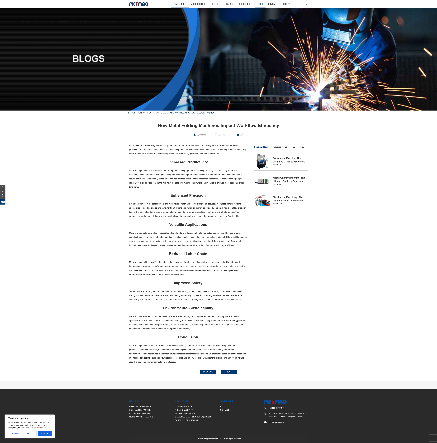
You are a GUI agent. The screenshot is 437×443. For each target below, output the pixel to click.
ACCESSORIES (198, 4)
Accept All (44, 433)
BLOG (260, 4)
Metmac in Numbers (185, 413)
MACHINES (179, 4)
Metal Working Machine (141, 417)
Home (133, 113)
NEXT (228, 372)
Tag (293, 147)
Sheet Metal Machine (140, 407)
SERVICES (228, 4)
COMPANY (272, 4)
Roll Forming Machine (140, 413)
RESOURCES (244, 4)
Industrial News (280, 147)
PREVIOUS (208, 372)
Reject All (30, 433)
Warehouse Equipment (186, 420)
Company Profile (183, 407)
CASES (215, 4)
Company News (145, 113)
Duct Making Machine (140, 410)
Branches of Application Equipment (193, 417)
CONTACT (287, 4)
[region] (30, 426)
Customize (15, 433)
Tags (301, 147)
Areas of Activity (184, 410)
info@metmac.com (276, 422)
